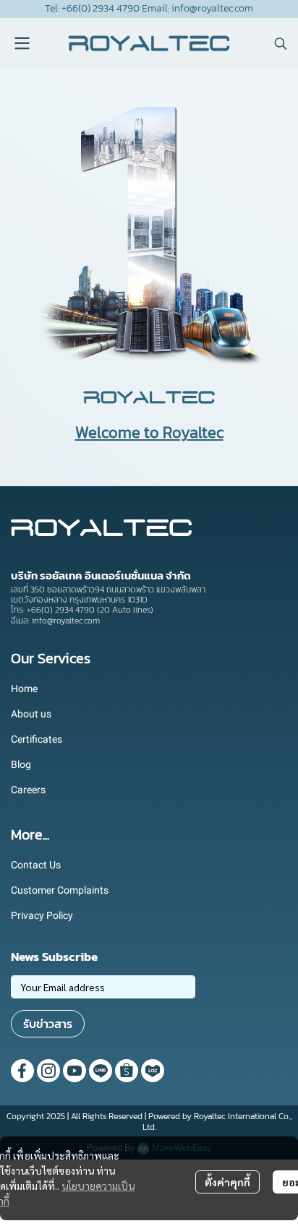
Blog (21, 764)
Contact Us (36, 865)
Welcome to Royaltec (149, 432)
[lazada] (152, 1070)
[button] (281, 43)
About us (31, 714)
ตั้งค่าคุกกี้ (227, 1181)
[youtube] (74, 1070)
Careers (28, 789)
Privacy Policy (42, 915)
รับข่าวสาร (47, 1023)
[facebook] (22, 1070)
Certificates (36, 739)
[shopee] (126, 1070)
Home (24, 688)
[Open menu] (21, 43)
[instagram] (48, 1070)
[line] (100, 1070)
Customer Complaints (59, 890)
